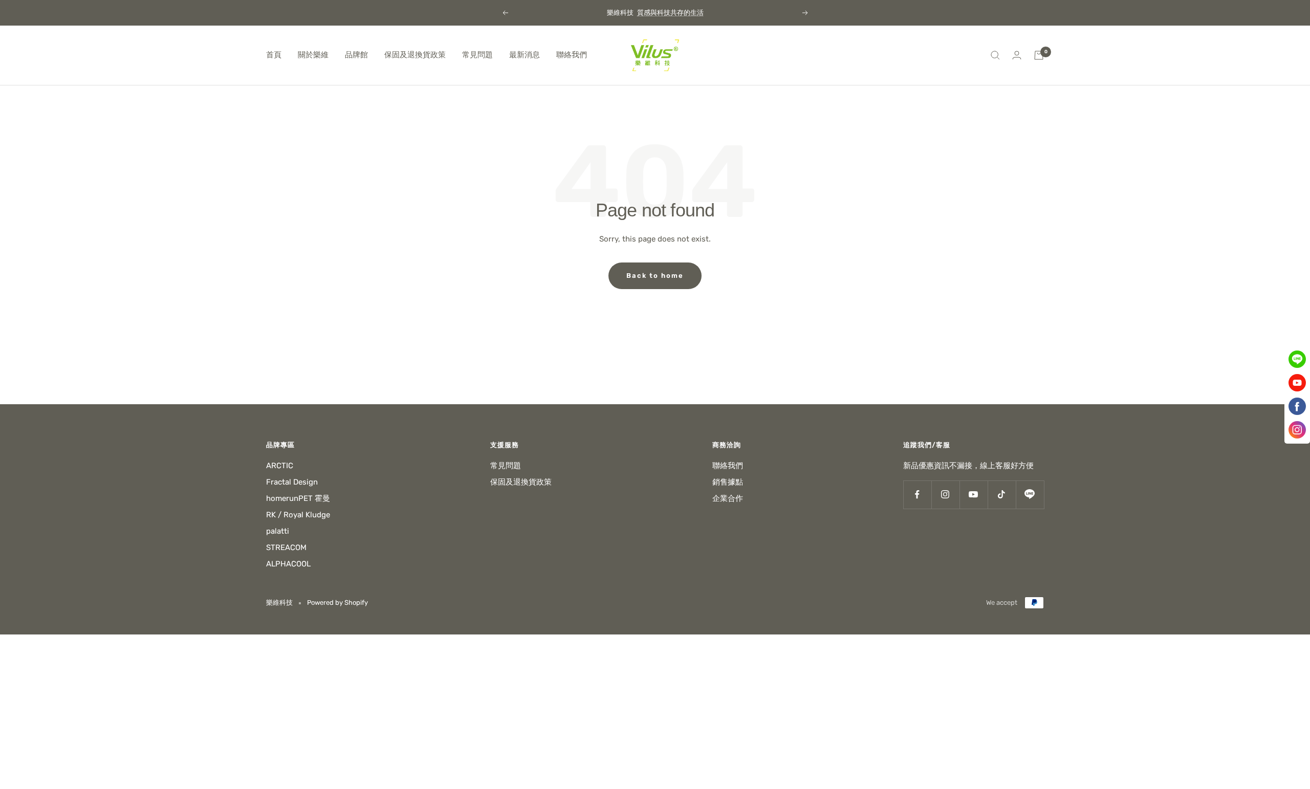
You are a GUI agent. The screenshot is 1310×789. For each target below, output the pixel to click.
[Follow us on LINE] (1030, 494)
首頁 (273, 54)
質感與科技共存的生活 (670, 12)
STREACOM (286, 547)
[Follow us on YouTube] (973, 494)
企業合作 (727, 498)
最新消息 (524, 54)
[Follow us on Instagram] (945, 494)
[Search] (995, 55)
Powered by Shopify (337, 602)
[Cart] (1039, 55)
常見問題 (477, 54)
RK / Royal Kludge (298, 514)
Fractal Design (292, 482)
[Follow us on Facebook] (917, 494)
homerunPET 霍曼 (298, 498)
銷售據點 (727, 482)
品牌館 (356, 54)
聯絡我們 (571, 54)
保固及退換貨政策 (415, 54)
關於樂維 (313, 54)
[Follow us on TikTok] (1002, 494)
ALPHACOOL (288, 563)
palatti (277, 531)
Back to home (655, 275)
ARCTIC (279, 465)
